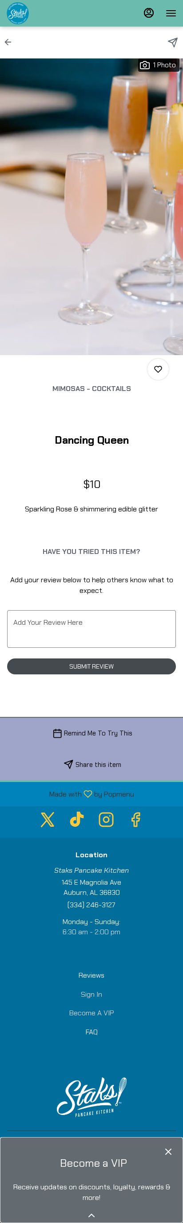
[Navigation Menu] (171, 13)
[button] (10, 42)
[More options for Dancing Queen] (158, 369)
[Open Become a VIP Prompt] (91, 1215)
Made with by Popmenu (70, 794)
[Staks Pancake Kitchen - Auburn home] (47, 13)
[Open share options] (173, 42)
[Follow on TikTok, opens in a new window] (77, 822)
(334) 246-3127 (91, 905)
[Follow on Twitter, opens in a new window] (48, 822)
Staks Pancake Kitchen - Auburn (91, 1097)
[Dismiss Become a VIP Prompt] (168, 1151)
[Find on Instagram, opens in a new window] (106, 822)
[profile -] (148, 13)
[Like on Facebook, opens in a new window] (135, 822)
